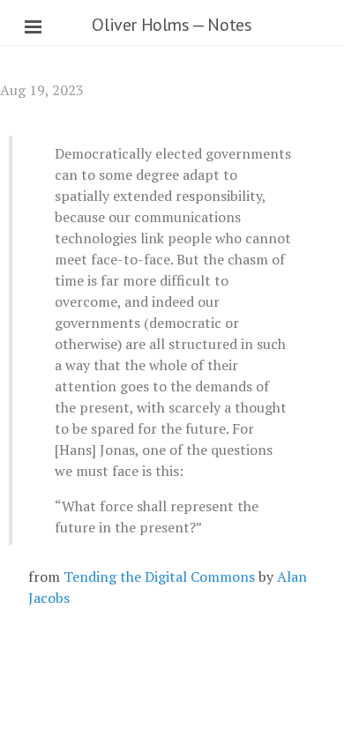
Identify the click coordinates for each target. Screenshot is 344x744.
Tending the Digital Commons (159, 576)
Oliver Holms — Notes (171, 24)
